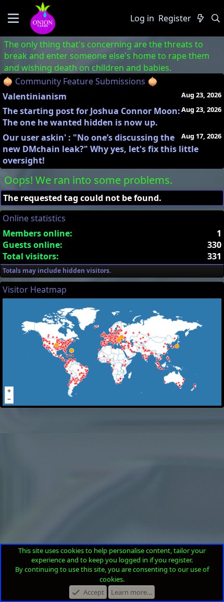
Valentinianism (35, 96)
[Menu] (13, 18)
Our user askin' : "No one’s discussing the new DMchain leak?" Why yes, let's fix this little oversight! (100, 149)
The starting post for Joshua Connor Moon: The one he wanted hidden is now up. (91, 116)
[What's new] (200, 18)
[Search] (215, 18)
